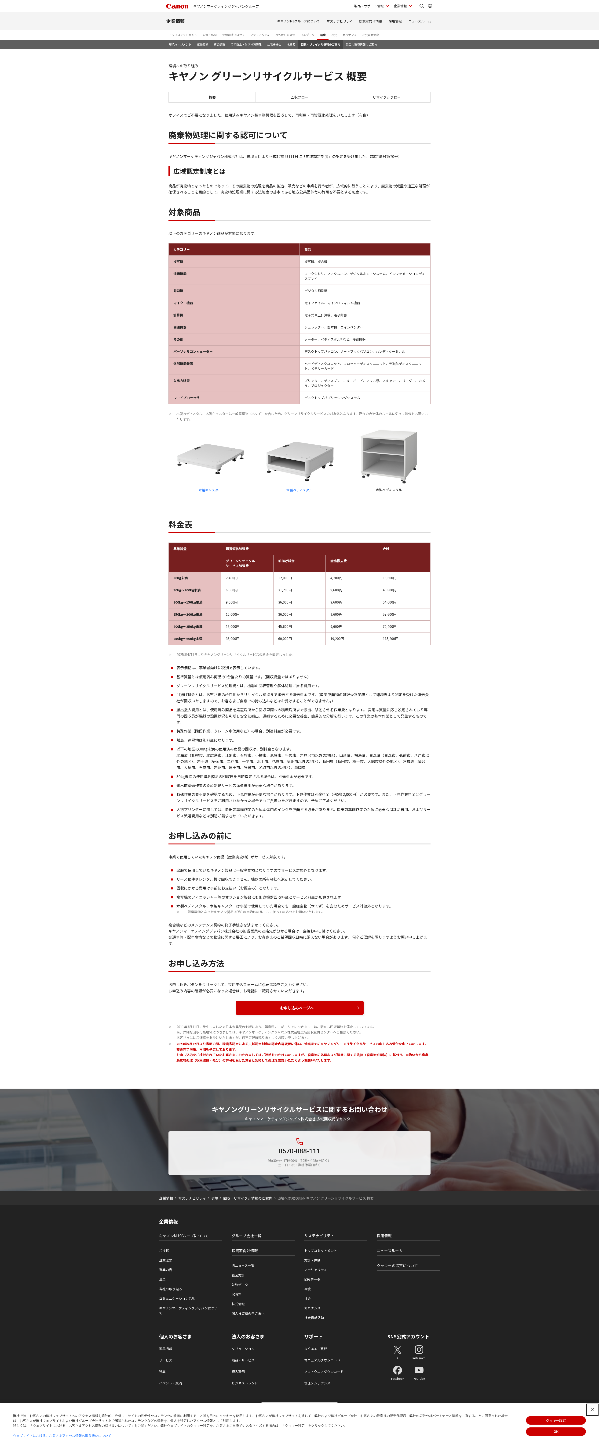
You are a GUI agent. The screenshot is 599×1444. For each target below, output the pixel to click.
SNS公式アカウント (408, 1336)
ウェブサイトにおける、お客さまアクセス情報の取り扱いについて (62, 1435)
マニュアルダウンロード (322, 1360)
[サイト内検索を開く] (421, 6)
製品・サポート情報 (369, 6)
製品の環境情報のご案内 (361, 44)
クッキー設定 (556, 1420)
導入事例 (238, 1371)
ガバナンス (350, 35)
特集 (162, 1371)
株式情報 (238, 1303)
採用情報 (395, 21)
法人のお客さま (248, 1336)
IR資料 (236, 1294)
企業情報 (400, 6)
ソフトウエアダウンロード (323, 1371)
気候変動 (202, 44)
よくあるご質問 (315, 1348)
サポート (313, 1336)
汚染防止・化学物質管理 (246, 44)
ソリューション (243, 1348)
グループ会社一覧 (246, 1235)
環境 (323, 35)
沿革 (162, 1279)
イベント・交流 (170, 1383)
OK (556, 1431)
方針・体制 (210, 35)
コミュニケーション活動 (177, 1298)
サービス (165, 1360)
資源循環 (219, 44)
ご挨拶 (164, 1250)
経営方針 (238, 1275)
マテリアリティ (260, 35)
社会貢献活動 (370, 35)
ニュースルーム (419, 21)
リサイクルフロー (387, 97)
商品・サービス (243, 1360)
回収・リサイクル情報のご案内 (320, 44)
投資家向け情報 (370, 21)
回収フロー (299, 97)
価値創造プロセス (233, 35)
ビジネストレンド (245, 1383)
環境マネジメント (180, 44)
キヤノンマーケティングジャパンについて (188, 1310)
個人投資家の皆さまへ (248, 1313)
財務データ (240, 1284)
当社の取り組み (170, 1289)
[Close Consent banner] (592, 1410)
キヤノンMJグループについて (298, 21)
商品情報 (165, 1348)
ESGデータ (307, 35)
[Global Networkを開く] (430, 6)
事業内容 (165, 1269)
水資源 (291, 44)
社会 (334, 35)
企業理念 (165, 1260)
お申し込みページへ (297, 1008)
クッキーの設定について (397, 1265)
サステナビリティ (340, 21)
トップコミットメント (183, 35)
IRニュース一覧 (243, 1265)
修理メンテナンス (317, 1383)
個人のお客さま (175, 1336)
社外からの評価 (285, 35)
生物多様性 (274, 44)
